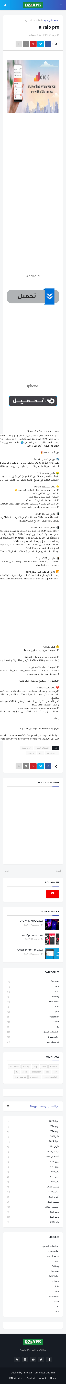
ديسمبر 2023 (33, 1151)
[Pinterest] (33, 44)
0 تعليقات (33, 34)
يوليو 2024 (33, 1126)
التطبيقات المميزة (33, 20)
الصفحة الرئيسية (51, 20)
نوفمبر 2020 (33, 1191)
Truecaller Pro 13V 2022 (29, 949)
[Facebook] (48, 44)
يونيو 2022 (33, 1166)
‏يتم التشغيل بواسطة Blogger (44, 1106)
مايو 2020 (33, 1221)
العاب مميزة (26, 748)
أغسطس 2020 (33, 1206)
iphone (31, 753)
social (33, 1021)
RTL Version (16, 1378)
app (40, 753)
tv (33, 1026)
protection (33, 1016)
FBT (53, 1372)
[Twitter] (40, 44)
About (42, 1378)
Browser (33, 981)
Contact (31, 1378)
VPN (33, 986)
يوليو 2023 (33, 1161)
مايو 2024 (33, 1136)
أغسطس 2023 (33, 1156)
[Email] (26, 44)
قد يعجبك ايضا (52, 753)
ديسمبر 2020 (33, 1186)
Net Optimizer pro (32, 935)
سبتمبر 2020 (33, 1201)
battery (33, 996)
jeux (33, 1011)
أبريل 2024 (33, 1141)
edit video (33, 1001)
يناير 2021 (33, 1181)
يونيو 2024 (33, 1131)
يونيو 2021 (33, 1176)
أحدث (58, 870)
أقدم (7, 870)
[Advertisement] (33, 156)
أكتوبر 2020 (33, 1196)
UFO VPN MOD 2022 (31, 920)
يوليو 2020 (33, 1211)
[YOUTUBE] (33, 1092)
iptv (33, 1006)
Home (53, 1378)
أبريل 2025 (33, 1121)
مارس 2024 (33, 1146)
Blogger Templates (34, 1372)
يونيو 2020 (33, 1216)
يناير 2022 (33, 1171)
